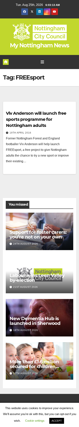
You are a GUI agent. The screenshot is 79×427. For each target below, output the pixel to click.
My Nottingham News (39, 45)
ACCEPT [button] (57, 420)
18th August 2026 (25, 330)
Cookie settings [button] (34, 420)
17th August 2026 (25, 373)
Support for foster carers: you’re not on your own (38, 234)
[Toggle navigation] (42, 62)
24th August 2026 (25, 244)
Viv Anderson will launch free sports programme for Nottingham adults (36, 119)
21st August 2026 (25, 287)
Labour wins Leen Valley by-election (37, 278)
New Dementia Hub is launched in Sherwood (35, 321)
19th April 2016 (20, 132)
